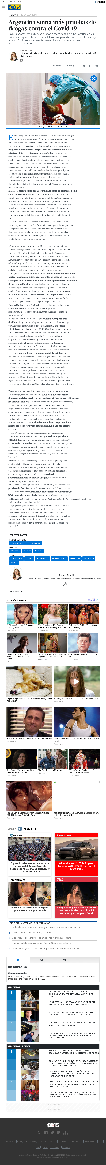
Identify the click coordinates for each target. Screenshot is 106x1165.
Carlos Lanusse (17, 543)
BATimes (66, 1147)
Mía (45, 1147)
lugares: (13, 547)
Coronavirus (16, 558)
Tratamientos (42, 558)
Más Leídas (14, 987)
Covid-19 (29, 558)
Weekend (64, 1141)
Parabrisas (76, 1141)
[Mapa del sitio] (65, 1133)
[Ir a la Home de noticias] (53, 1125)
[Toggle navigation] (4, 7)
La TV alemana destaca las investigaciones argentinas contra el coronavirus (48, 927)
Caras (19, 1141)
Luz (38, 1147)
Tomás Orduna (34, 543)
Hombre (53, 1141)
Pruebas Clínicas (59, 558)
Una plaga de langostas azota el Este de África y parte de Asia (41, 943)
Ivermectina (75, 558)
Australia (38, 551)
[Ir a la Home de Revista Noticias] (13, 7)
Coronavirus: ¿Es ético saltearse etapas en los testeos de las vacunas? (45, 948)
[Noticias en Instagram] (39, 1133)
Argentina (15, 551)
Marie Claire (31, 1141)
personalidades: (17, 540)
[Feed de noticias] (58, 1133)
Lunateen (54, 1147)
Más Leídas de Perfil (19, 1046)
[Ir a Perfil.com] (100, 2)
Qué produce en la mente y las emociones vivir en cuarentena (41, 937)
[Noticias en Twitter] (52, 1133)
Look (100, 1141)
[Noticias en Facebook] (46, 1133)
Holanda (27, 551)
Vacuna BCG (89, 558)
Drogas (14, 563)
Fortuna (43, 1141)
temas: (12, 555)
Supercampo (89, 1141)
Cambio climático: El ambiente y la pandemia (33, 932)
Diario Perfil (8, 1141)
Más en (12, 828)
